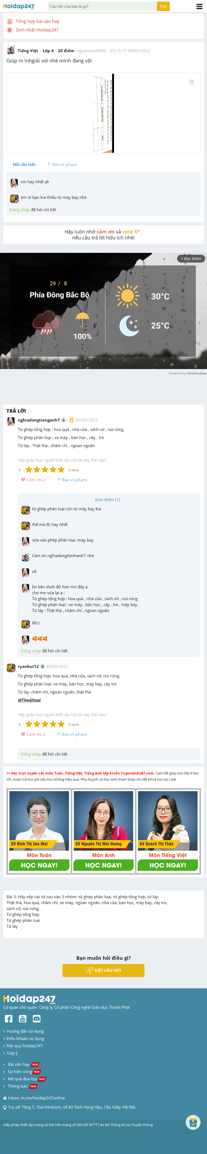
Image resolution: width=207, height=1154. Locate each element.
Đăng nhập (20, 209)
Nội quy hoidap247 (25, 1045)
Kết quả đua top (26, 1078)
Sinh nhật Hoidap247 (37, 30)
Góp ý (12, 1053)
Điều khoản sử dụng (25, 1038)
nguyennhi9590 (91, 50)
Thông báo (22, 1086)
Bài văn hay (22, 1064)
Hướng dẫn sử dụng (25, 1031)
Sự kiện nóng (24, 1071)
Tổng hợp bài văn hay (37, 21)
